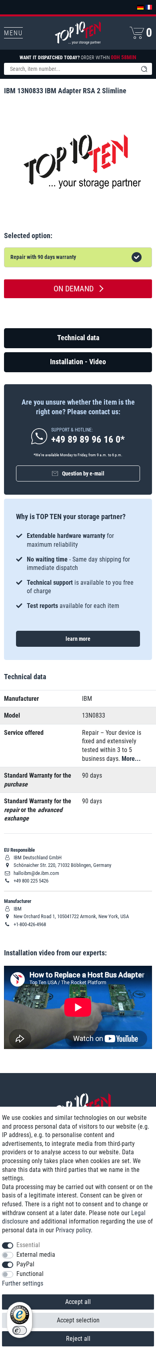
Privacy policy (73, 1230)
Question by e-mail (83, 473)
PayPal (25, 1264)
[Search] (144, 69)
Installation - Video (78, 361)
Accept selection (78, 1320)
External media (35, 1254)
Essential (28, 1245)
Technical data (78, 337)
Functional (30, 1274)
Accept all (78, 1302)
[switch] (19, 1330)
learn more (78, 639)
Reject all (78, 1338)
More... (131, 758)
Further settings (22, 1283)
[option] (78, 571)
